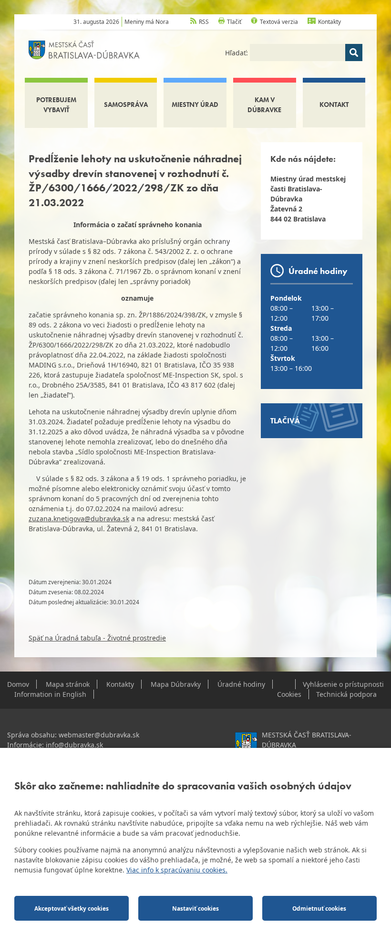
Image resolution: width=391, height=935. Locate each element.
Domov (18, 684)
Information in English (50, 694)
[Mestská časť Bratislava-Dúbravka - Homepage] (84, 48)
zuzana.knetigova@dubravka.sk (79, 518)
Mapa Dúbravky (176, 684)
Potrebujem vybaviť (56, 104)
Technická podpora (346, 694)
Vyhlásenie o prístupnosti (343, 684)
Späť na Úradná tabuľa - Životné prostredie (97, 637)
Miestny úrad (195, 104)
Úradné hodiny (241, 684)
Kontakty (329, 22)
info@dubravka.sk (74, 744)
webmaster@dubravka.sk (99, 734)
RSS (204, 22)
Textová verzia (279, 22)
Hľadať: (237, 52)
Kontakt (334, 104)
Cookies (289, 694)
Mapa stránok (68, 684)
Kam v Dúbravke (264, 104)
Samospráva (126, 104)
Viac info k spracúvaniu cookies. (176, 869)
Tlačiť (234, 22)
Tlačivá (285, 421)
